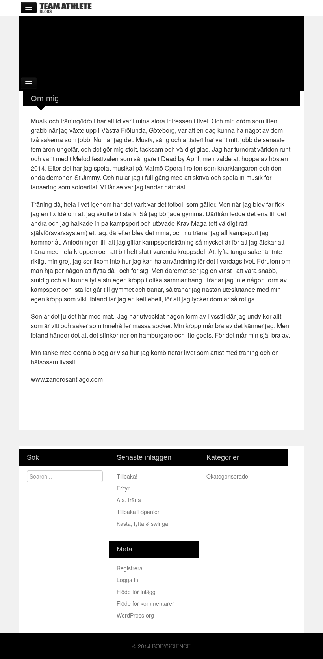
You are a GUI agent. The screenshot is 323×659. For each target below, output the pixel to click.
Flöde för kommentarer (145, 603)
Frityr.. (125, 488)
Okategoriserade (227, 476)
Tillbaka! (128, 476)
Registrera (130, 568)
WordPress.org (135, 615)
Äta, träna (130, 500)
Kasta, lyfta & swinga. (144, 523)
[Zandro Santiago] (161, 44)
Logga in (127, 580)
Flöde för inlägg (136, 592)
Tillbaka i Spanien (139, 512)
